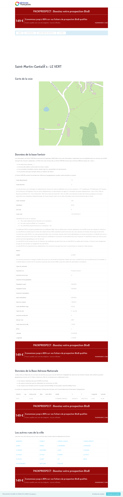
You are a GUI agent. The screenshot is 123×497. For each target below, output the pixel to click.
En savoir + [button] (32, 494)
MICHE (85, 459)
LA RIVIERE (19, 450)
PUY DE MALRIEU (20, 463)
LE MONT (60, 454)
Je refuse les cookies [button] (98, 494)
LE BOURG (86, 450)
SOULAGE (60, 463)
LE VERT (61, 32)
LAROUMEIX (43, 450)
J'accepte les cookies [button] (113, 494)
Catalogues (30, 32)
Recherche (89, 3)
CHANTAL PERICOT (88, 441)
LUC (58, 459)
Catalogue (97, 3)
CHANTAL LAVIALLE (62, 441)
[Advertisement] (61, 49)
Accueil (82, 3)
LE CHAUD (19, 454)
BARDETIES (19, 441)
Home (20, 32)
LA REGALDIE (87, 445)
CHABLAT (42, 441)
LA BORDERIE (61, 445)
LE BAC (59, 450)
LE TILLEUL (19, 459)
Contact (105, 3)
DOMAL (18, 445)
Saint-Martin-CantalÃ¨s (46, 32)
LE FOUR (42, 454)
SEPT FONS (43, 463)
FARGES (42, 445)
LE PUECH (86, 454)
